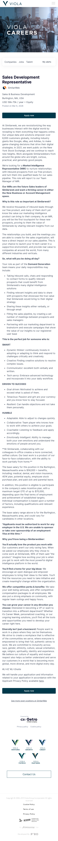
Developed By (24, 834)
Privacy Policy (29, 814)
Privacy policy (22, 727)
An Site (29, 827)
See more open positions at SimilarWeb (29, 701)
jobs (21, 61)
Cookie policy (35, 727)
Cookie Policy (29, 804)
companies (10, 61)
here (41, 680)
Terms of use (28, 809)
